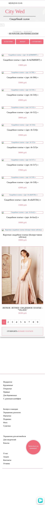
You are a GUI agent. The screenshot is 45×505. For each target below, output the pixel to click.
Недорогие (7, 382)
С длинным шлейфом (12, 399)
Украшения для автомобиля (14, 436)
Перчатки (7, 416)
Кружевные (8, 385)
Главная (17, 32)
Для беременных (10, 395)
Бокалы (6, 443)
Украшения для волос (12, 412)
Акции (6, 457)
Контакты (7, 460)
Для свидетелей (9, 440)
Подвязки (7, 419)
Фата (5, 423)
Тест (2, 25)
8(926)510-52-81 (16, 3)
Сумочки (7, 426)
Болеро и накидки (10, 409)
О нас (5, 453)
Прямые (6, 392)
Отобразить (20, 331)
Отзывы (6, 464)
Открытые (7, 389)
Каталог (28, 32)
